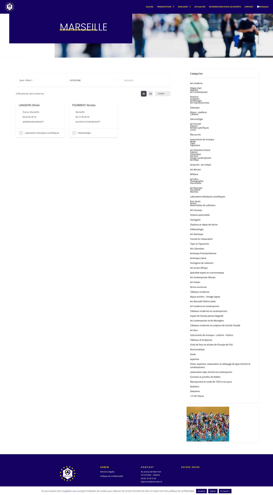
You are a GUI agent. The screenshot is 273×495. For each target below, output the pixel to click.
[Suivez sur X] (187, 472)
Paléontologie (84, 133)
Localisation (125, 80)
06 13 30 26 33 (82, 116)
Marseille (34, 112)
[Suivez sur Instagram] (193, 472)
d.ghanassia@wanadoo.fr (151, 481)
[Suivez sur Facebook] (182, 472)
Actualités (199, 7)
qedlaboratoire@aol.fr (33, 121)
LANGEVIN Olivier (29, 105)
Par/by (161, 93)
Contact (249, 7)
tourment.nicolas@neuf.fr (88, 121)
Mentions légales (107, 471)
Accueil (150, 7)
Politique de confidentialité (111, 476)
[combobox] (91, 80)
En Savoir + (225, 491)
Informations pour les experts (225, 7)
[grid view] (144, 94)
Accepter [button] (201, 491)
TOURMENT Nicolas (84, 105)
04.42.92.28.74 (29, 116)
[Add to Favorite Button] (60, 105)
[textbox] (75, 80)
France (26, 112)
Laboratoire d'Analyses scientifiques (42, 133)
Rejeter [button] (213, 491)
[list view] (150, 94)
